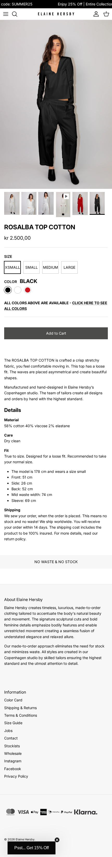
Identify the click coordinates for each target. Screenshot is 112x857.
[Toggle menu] (5, 14)
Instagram (12, 761)
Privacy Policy (16, 776)
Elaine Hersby (25, 839)
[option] (56, 104)
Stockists (12, 746)
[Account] (95, 14)
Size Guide (13, 723)
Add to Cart (56, 333)
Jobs (8, 730)
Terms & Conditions (20, 715)
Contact (11, 738)
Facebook (12, 768)
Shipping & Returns (20, 708)
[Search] (17, 14)
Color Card (13, 700)
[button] (31, 847)
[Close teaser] (57, 839)
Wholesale (13, 753)
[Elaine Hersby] (56, 13)
